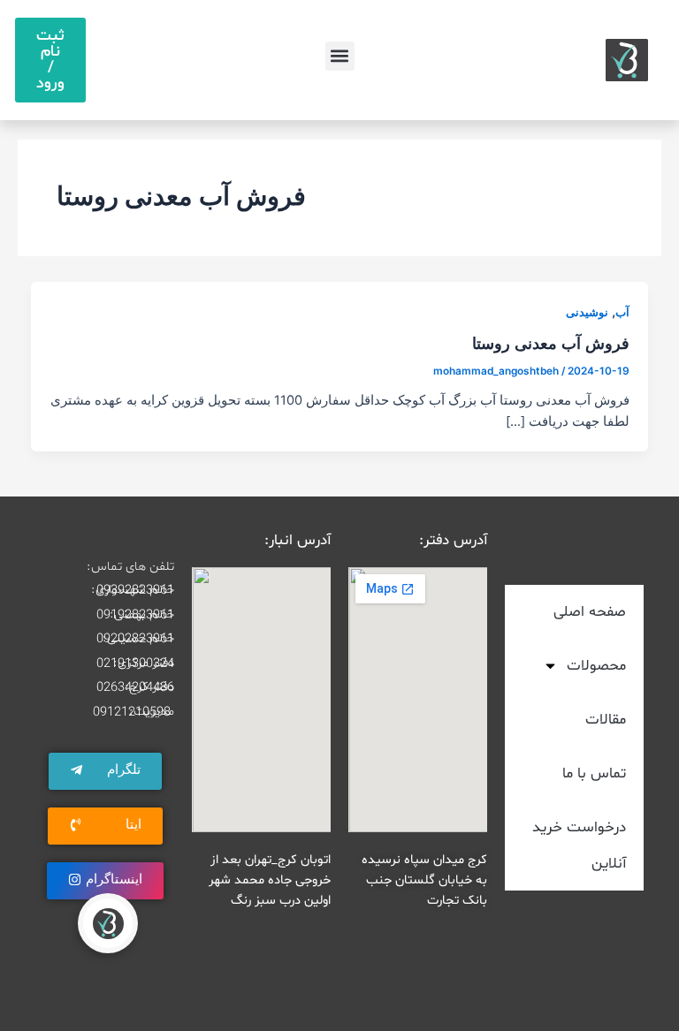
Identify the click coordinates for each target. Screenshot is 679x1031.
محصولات (596, 666)
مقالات (605, 719)
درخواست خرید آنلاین (579, 845)
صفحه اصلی (589, 612)
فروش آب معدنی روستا (550, 343)
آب (622, 312)
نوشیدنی (587, 312)
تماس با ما (594, 773)
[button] (340, 56)
